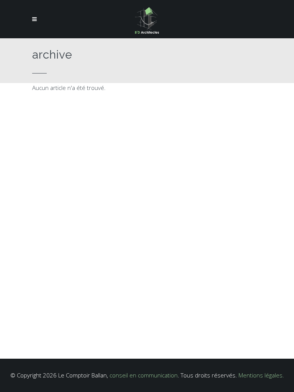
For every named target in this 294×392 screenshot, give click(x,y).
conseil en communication (143, 375)
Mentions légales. (261, 375)
